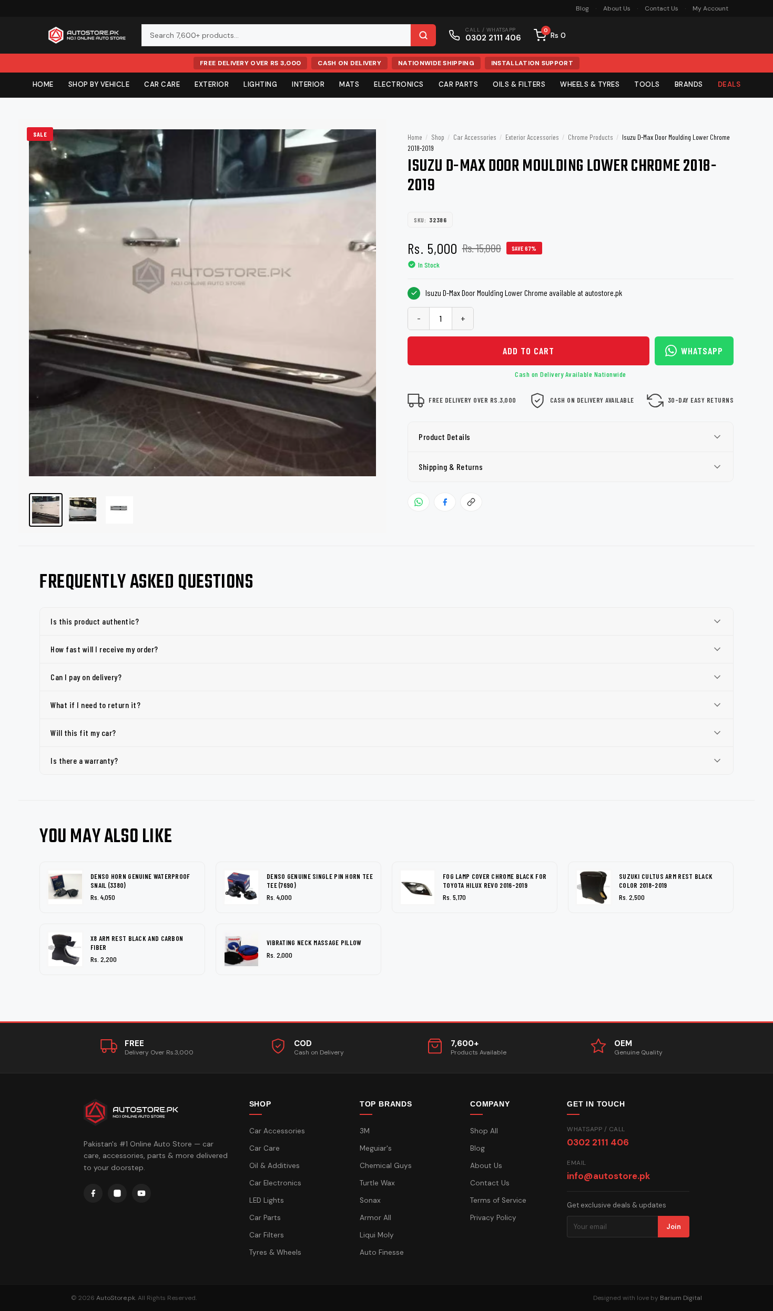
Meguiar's (376, 1148)
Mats (349, 84)
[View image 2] (82, 510)
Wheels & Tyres (589, 84)
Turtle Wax (377, 1183)
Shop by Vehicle (99, 84)
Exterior (212, 84)
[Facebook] (93, 1193)
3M (365, 1130)
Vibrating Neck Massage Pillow (314, 942)
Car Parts (459, 84)
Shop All (484, 1130)
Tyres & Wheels (275, 1252)
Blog (582, 8)
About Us (616, 8)
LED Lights (266, 1200)
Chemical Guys (386, 1165)
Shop (437, 136)
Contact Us (661, 8)
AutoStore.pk (115, 1298)
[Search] (423, 35)
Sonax (370, 1200)
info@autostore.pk (608, 1176)
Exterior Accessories (532, 136)
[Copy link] (471, 502)
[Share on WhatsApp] (419, 502)
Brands (689, 84)
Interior (308, 84)
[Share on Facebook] (445, 502)
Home (43, 84)
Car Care (162, 84)
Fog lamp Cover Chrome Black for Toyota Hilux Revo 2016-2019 (494, 880)
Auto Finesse (382, 1252)
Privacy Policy (493, 1217)
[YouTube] (141, 1193)
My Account (710, 8)
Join (673, 1226)
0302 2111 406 (598, 1142)
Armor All (375, 1217)
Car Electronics (275, 1183)
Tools (647, 84)
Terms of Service (498, 1200)
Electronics (399, 84)
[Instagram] (117, 1193)
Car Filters (266, 1235)
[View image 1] (46, 510)
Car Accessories (474, 136)
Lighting (260, 84)
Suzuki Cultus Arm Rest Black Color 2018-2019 (666, 880)
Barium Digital (681, 1298)
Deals (729, 84)
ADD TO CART (528, 350)
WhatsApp (702, 350)
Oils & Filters (519, 84)
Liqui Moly (377, 1235)
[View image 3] (119, 510)
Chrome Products (590, 136)
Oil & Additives (274, 1165)
